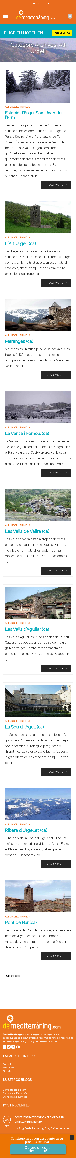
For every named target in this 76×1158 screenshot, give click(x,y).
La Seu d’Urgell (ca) (24, 726)
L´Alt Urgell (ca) (20, 243)
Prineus (25, 107)
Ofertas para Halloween (15, 1096)
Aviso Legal (9, 1067)
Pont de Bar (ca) (21, 922)
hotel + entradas (29, 1038)
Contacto (7, 1064)
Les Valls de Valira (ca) (27, 531)
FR (34, 3)
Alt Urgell (12, 107)
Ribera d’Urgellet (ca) (26, 830)
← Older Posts (11, 975)
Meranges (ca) (19, 341)
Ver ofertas (62, 32)
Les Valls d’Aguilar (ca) (27, 629)
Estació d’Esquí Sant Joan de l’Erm (33, 115)
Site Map (7, 1071)
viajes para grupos (22, 1041)
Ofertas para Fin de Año (15, 1093)
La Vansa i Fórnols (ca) (27, 433)
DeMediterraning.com (14, 1089)
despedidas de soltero (46, 1041)
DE (38, 3)
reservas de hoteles (49, 1038)
